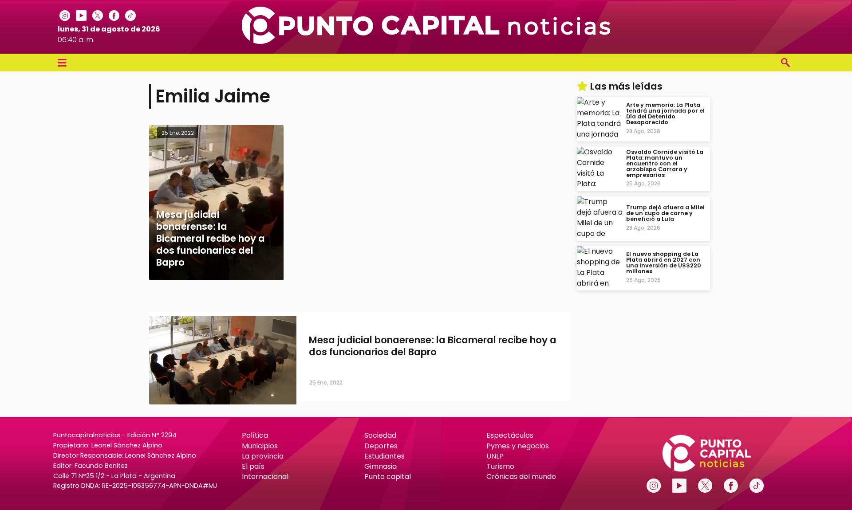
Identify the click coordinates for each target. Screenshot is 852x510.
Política (255, 435)
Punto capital (387, 476)
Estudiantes (384, 456)
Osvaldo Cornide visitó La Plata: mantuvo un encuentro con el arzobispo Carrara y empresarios (664, 163)
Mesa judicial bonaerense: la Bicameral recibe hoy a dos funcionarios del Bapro (432, 346)
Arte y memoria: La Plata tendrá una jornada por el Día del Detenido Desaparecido (665, 114)
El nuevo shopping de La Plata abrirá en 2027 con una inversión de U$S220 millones (663, 263)
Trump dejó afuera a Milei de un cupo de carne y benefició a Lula (665, 213)
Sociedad (380, 435)
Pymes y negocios (517, 446)
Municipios (260, 446)
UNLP (495, 456)
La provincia (263, 456)
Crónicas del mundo (521, 476)
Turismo (500, 466)
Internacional (265, 476)
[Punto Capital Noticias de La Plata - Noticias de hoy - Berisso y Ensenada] (426, 41)
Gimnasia (380, 466)
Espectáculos (509, 435)
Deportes (381, 446)
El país (253, 466)
